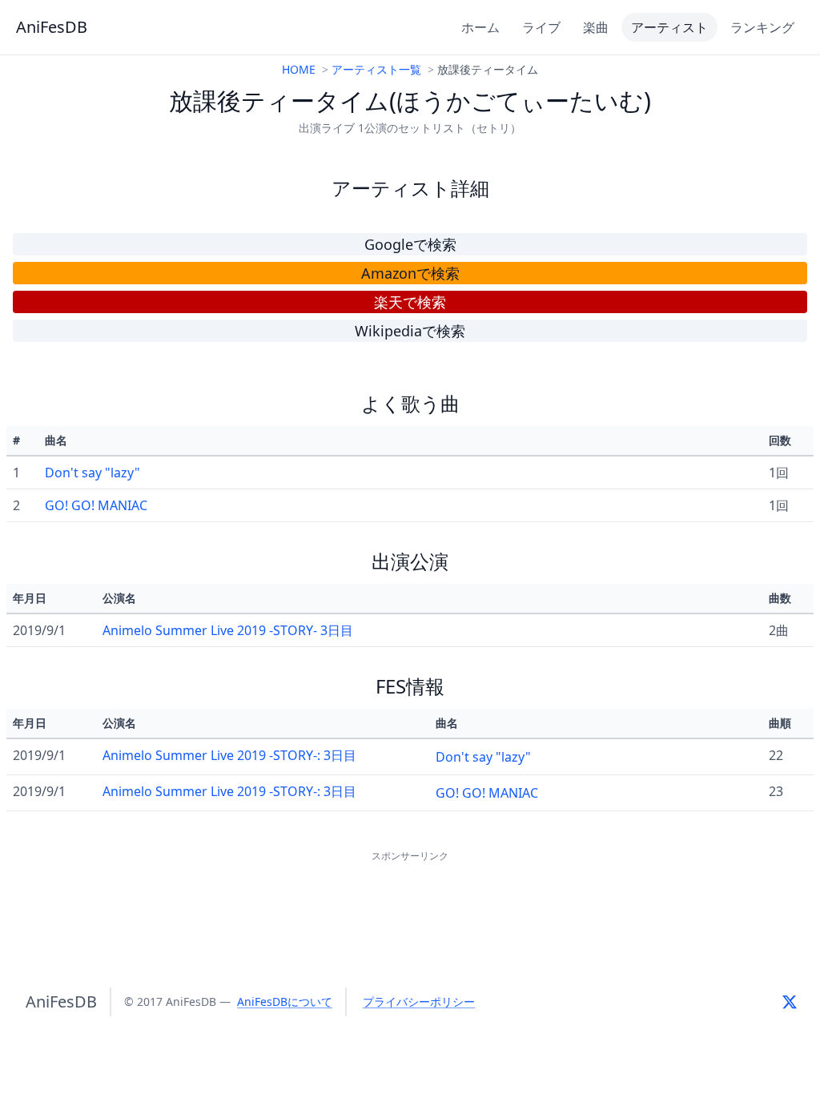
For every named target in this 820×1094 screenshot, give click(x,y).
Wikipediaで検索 (410, 330)
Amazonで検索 (410, 273)
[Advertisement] (410, 902)
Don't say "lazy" (92, 472)
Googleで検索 (410, 244)
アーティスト (669, 27)
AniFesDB (51, 27)
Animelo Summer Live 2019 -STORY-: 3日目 (229, 755)
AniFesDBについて (284, 1001)
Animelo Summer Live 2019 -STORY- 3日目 (227, 630)
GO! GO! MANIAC (96, 505)
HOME (299, 69)
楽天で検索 (410, 302)
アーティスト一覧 (376, 69)
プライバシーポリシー (419, 1001)
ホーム (480, 27)
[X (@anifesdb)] (789, 1001)
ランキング (762, 27)
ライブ (541, 27)
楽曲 (596, 27)
